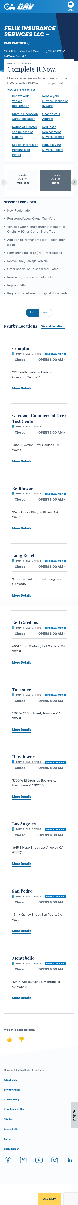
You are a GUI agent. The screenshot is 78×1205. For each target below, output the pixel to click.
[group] (22, 181)
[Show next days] (74, 182)
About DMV (10, 1080)
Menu (71, 10)
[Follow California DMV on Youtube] (39, 1161)
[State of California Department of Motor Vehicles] (25, 7)
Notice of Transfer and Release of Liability (24, 132)
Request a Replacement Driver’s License (53, 132)
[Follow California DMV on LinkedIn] (70, 1161)
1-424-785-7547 (15, 56)
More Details (21, 388)
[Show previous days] (4, 182)
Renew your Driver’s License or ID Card (55, 101)
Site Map (9, 1119)
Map (45, 312)
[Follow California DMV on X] (24, 1161)
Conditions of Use (14, 1109)
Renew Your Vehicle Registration (20, 101)
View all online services (21, 89)
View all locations (53, 326)
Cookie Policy (12, 1099)
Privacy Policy (12, 1089)
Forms (7, 1139)
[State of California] (9, 6)
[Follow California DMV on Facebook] (8, 1161)
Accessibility (11, 1129)
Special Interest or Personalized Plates (25, 150)
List (32, 312)
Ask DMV (49, 1199)
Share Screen (11, 1149)
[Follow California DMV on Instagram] (55, 1161)
